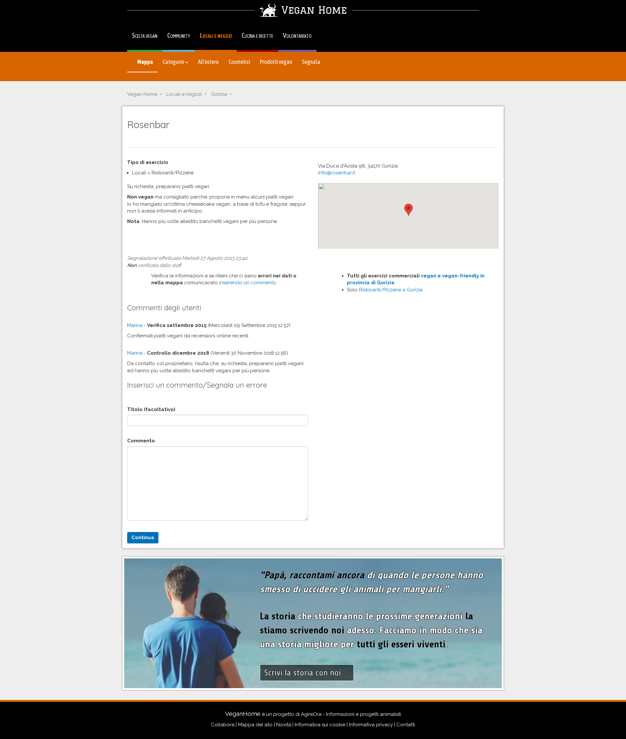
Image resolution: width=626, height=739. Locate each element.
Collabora (222, 725)
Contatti (405, 725)
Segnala (311, 61)
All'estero (208, 61)
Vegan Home (142, 94)
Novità (283, 725)
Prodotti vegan (276, 61)
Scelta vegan (144, 35)
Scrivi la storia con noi (303, 672)
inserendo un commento (247, 283)
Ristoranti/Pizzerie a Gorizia (391, 290)
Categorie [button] (174, 61)
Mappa (145, 61)
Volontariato (297, 35)
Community (178, 35)
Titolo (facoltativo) (151, 409)
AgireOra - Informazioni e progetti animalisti (351, 714)
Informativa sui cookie (320, 725)
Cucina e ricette (257, 35)
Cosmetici (239, 61)
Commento (141, 441)
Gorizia (219, 94)
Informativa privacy (371, 725)
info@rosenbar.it (336, 173)
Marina (134, 325)
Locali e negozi (216, 35)
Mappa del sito (255, 725)
